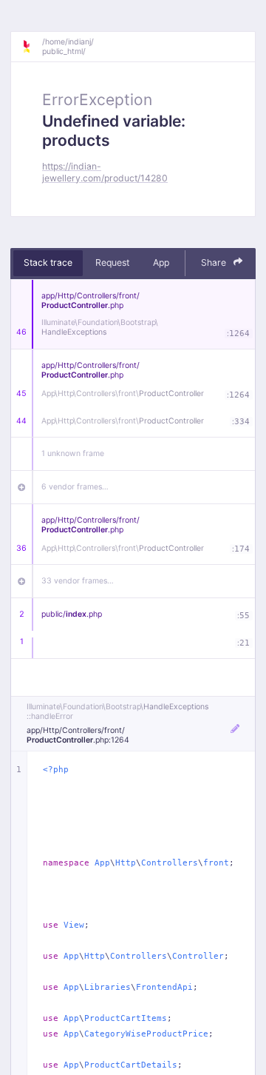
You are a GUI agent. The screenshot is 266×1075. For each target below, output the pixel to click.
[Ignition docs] (31, 46)
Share (214, 262)
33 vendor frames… (77, 581)
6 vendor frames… (75, 487)
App (161, 262)
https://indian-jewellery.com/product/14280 (105, 172)
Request (112, 262)
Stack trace (48, 262)
